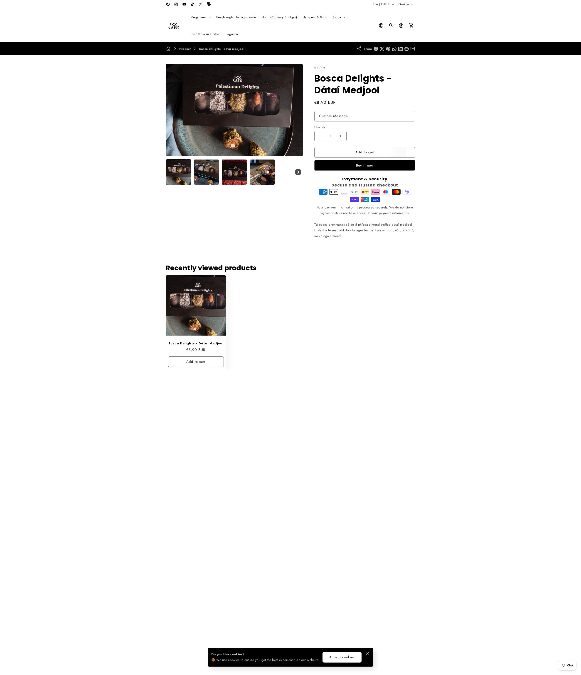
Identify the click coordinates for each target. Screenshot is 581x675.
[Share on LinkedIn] (400, 49)
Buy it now (365, 165)
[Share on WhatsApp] (394, 49)
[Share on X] (382, 49)
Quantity (319, 127)
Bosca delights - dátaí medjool (221, 49)
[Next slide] (298, 172)
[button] (201, 17)
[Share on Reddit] (406, 49)
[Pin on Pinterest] (388, 49)
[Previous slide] (171, 172)
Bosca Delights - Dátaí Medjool (196, 344)
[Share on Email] (412, 49)
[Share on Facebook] (376, 49)
